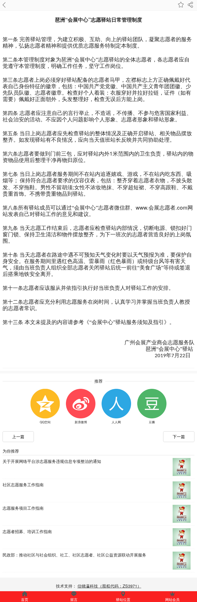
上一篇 (18, 436)
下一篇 (179, 436)
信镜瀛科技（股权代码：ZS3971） (109, 586)
